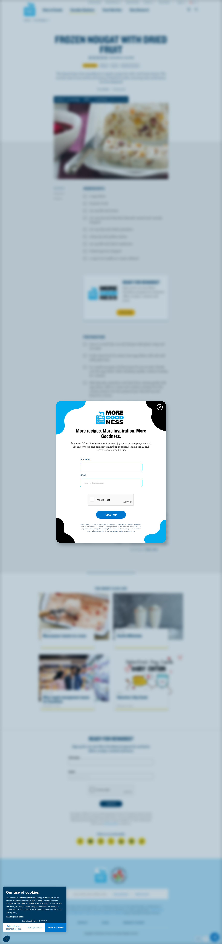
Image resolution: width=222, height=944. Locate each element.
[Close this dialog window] (160, 407)
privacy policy (118, 531)
